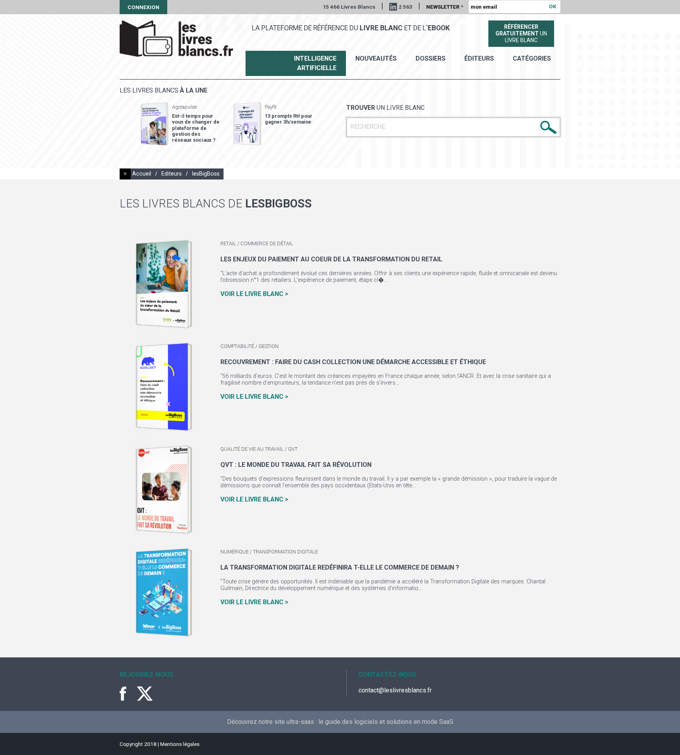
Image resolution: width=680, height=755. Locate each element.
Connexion (143, 7)
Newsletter (444, 7)
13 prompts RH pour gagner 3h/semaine (288, 119)
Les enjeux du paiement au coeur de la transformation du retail (331, 259)
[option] (180, 124)
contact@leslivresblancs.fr (395, 690)
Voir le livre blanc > (254, 294)
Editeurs (171, 173)
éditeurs (479, 58)
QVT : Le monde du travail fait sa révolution (295, 464)
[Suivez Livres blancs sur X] (145, 693)
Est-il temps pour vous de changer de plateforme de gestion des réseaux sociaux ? (196, 128)
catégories (532, 58)
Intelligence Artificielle (315, 63)
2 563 (405, 7)
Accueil (141, 173)
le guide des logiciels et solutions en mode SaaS (385, 721)
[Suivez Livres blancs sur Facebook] (127, 693)
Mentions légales (180, 744)
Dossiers (430, 58)
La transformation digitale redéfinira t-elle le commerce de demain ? (339, 567)
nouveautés (376, 58)
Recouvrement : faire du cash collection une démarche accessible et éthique (353, 362)
